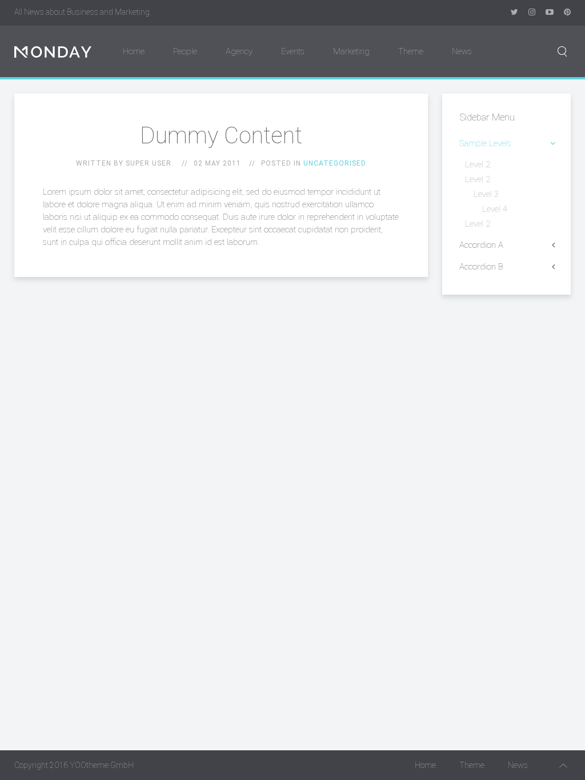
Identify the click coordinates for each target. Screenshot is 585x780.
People (185, 51)
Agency (239, 51)
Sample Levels (485, 143)
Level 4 (494, 209)
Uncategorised (334, 163)
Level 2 (477, 164)
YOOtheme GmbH (102, 765)
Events (292, 51)
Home (134, 51)
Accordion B (481, 267)
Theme (410, 51)
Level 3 (486, 194)
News (462, 51)
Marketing (351, 51)
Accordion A (481, 245)
